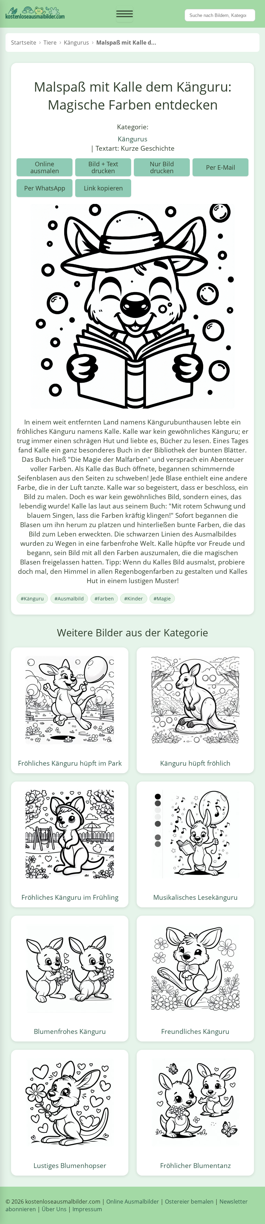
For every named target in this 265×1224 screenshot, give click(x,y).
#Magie (162, 598)
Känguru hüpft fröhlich (195, 763)
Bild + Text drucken (103, 167)
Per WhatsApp (44, 188)
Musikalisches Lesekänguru (195, 897)
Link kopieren (103, 188)
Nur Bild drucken (162, 167)
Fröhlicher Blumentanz (195, 1165)
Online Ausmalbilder (132, 1201)
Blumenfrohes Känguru (70, 1031)
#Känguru (32, 598)
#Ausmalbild (69, 598)
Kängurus (132, 138)
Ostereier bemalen (189, 1201)
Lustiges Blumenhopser (69, 1165)
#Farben (104, 598)
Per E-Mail (220, 167)
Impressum (87, 1209)
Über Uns (54, 1209)
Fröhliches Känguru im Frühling (69, 897)
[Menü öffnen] (124, 14)
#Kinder (133, 598)
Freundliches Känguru (195, 1031)
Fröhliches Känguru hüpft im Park (70, 763)
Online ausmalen (44, 167)
